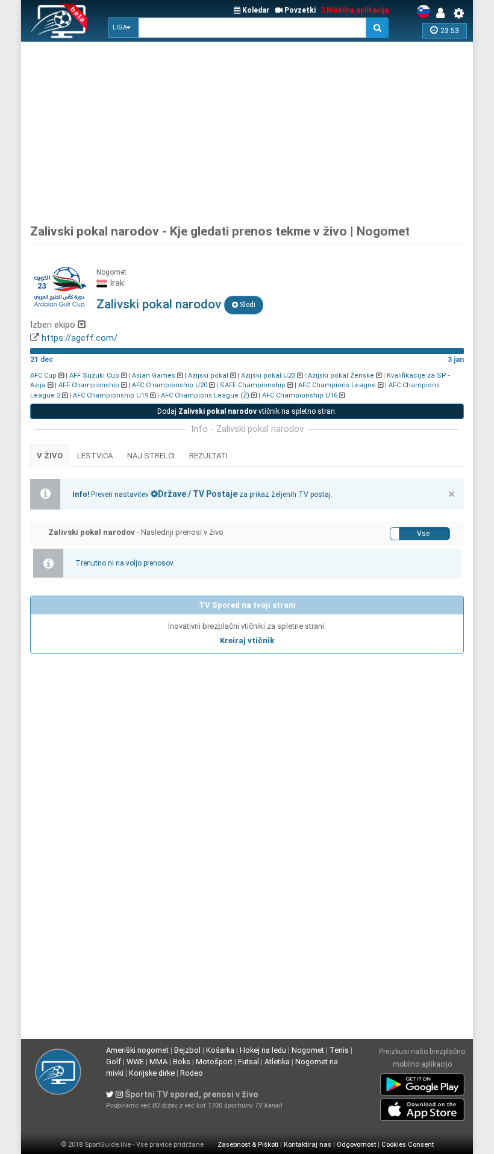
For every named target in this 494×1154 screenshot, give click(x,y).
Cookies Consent (407, 1145)
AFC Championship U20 (169, 385)
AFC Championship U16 (299, 395)
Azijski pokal (208, 375)
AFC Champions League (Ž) (205, 395)
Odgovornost (356, 1145)
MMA (158, 1061)
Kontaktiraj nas (307, 1145)
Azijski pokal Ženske (341, 375)
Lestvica (95, 455)
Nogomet (308, 1050)
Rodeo (191, 1073)
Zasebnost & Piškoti (247, 1145)
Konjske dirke (152, 1073)
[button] (123, 27)
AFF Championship (88, 385)
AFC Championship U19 (110, 395)
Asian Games (153, 375)
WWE (135, 1061)
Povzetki (299, 10)
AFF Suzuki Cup (94, 375)
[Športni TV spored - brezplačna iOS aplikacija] (422, 1107)
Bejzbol (187, 1050)
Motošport (214, 1061)
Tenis (339, 1050)
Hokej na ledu (263, 1050)
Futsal (248, 1061)
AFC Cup (43, 375)
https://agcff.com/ (79, 337)
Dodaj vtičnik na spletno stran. (247, 411)
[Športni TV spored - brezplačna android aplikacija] (422, 1082)
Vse (423, 533)
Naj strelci (151, 455)
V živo (50, 455)
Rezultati (208, 455)
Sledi (246, 305)
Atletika (277, 1061)
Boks (181, 1061)
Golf (113, 1061)
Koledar (254, 10)
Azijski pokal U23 (268, 375)
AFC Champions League (337, 385)
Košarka (220, 1050)
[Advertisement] (262, 129)
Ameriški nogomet (137, 1050)
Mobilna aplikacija (357, 10)
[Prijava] (443, 13)
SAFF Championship (253, 385)
